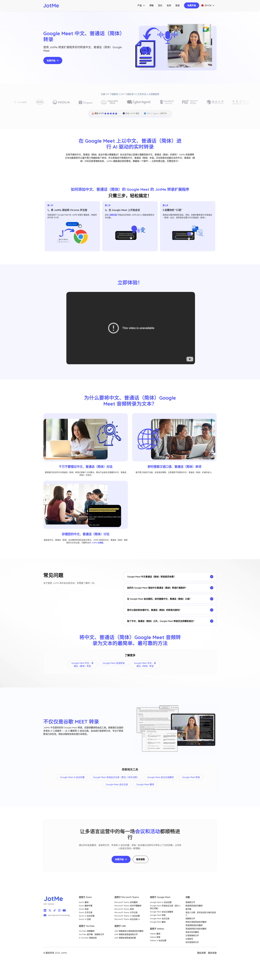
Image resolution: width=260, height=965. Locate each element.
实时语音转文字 (192, 942)
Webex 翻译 (155, 933)
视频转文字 (190, 918)
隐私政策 (201, 952)
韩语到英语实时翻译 (194, 905)
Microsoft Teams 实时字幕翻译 (127, 905)
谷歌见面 (113, 215)
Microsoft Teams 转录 (124, 909)
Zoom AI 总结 (85, 919)
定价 (160, 5)
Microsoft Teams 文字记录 (126, 912)
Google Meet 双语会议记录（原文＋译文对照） (165, 907)
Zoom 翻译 (84, 902)
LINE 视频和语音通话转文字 (126, 934)
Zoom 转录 (84, 909)
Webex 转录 (155, 937)
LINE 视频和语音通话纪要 (125, 938)
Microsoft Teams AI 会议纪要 (127, 916)
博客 (151, 5)
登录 (177, 5)
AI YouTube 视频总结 (88, 938)
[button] (141, 5)
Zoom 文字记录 (85, 912)
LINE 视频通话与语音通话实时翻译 (128, 931)
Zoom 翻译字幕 (85, 905)
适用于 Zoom (85, 897)
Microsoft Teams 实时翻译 (126, 902)
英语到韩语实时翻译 (194, 925)
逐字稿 (188, 909)
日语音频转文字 (192, 935)
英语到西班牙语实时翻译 (196, 928)
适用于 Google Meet (160, 897)
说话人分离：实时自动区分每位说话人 (201, 913)
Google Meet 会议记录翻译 (161, 912)
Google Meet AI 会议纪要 (161, 902)
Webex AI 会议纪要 (158, 940)
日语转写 (189, 939)
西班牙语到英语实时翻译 (196, 922)
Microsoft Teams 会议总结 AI (127, 919)
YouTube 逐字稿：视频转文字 (91, 934)
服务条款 (212, 952)
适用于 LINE (120, 926)
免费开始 (191, 5)
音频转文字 (190, 902)
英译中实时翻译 (192, 932)
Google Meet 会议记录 (159, 918)
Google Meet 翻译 (158, 922)
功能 (188, 897)
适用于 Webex (157, 928)
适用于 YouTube (87, 926)
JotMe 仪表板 (97, 542)
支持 (169, 5)
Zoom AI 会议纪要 (87, 916)
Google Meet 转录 (158, 915)
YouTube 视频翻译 (87, 931)
